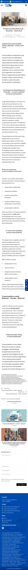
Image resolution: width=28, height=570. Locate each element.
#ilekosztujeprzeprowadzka (7, 554)
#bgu (16, 374)
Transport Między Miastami (6, 542)
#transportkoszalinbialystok (7, 382)
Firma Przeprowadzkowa (18, 534)
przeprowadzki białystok (6, 552)
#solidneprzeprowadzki (20, 379)
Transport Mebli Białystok (15, 532)
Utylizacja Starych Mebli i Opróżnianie (8, 548)
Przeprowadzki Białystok (10, 36)
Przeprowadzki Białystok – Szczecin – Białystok (14, 423)
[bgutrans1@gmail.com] (10, 1)
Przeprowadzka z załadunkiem (11, 82)
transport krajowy (5, 562)
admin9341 (9, 35)
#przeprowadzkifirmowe (17, 378)
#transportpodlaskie (5, 383)
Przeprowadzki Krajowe (6, 537)
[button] (26, 5)
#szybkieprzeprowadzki (6, 381)
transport (12, 558)
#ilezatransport (10, 565)
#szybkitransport (19, 564)
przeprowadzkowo (11, 214)
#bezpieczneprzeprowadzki (9, 374)
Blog (3, 538)
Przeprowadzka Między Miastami (7, 534)
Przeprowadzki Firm (22, 537)
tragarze (18, 561)
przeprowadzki (19, 535)
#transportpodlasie (18, 382)
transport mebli (4, 535)
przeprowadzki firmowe (6, 558)
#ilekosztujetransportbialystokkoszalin (10, 377)
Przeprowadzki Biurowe (8, 538)
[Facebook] (3, 528)
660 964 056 (6, 1)
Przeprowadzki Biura (14, 537)
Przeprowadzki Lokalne (6, 541)
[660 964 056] (1, 1)
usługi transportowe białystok (7, 555)
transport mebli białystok (6, 557)
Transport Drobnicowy (6, 547)
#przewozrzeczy (11, 379)
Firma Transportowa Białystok (7, 545)
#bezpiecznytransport (6, 564)
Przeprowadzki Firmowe (17, 538)
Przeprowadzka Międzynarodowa (18, 542)
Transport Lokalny (16, 545)
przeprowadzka (6, 152)
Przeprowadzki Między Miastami (18, 554)
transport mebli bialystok (21, 562)
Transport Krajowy (5, 544)
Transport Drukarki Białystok (14, 401)
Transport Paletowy (12, 544)
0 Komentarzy (22, 36)
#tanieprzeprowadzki (15, 381)
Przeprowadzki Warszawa (14, 547)
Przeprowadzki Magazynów (15, 541)
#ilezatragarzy (15, 565)
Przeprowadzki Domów (12, 535)
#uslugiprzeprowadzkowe (15, 383)
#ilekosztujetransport (14, 551)
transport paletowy (5, 561)
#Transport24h (23, 381)
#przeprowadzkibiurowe (6, 378)
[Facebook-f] (26, 1)
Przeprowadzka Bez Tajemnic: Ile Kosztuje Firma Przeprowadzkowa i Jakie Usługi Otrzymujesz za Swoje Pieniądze (14, 444)
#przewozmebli (4, 379)
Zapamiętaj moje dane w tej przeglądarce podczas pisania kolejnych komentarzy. (12, 480)
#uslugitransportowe (12, 561)
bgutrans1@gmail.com (17, 1)
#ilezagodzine (4, 565)
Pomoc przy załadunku (13, 562)
